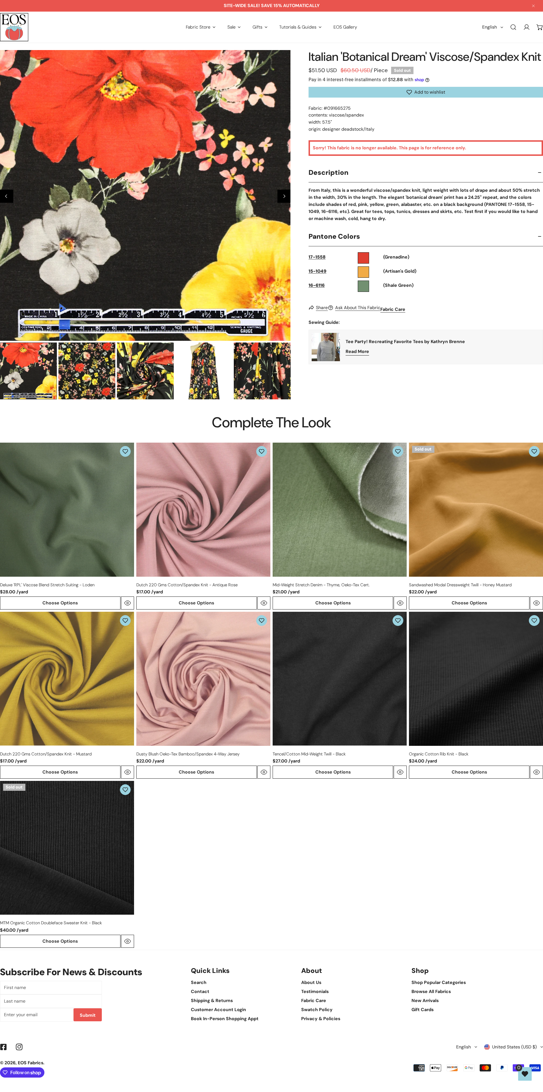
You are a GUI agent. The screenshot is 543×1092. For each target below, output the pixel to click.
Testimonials (315, 991)
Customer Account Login (218, 1010)
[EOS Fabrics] (14, 27)
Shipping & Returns (212, 1000)
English (489, 27)
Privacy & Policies (320, 1019)
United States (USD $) (514, 1047)
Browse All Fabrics (431, 991)
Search (198, 982)
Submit (88, 1015)
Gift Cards (422, 1010)
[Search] (513, 27)
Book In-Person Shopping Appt (224, 1019)
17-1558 (317, 257)
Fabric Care (392, 309)
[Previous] (6, 196)
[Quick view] (127, 602)
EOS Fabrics (30, 1063)
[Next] (284, 196)
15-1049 (317, 271)
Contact (200, 991)
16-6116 (317, 285)
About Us (311, 982)
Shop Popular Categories (438, 982)
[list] (145, 195)
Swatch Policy (317, 1010)
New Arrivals (425, 1000)
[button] (200, 27)
